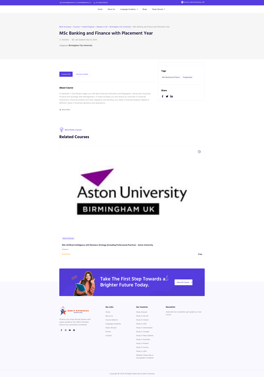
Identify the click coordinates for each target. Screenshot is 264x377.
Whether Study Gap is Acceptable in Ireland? (145, 356)
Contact (108, 335)
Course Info (66, 74)
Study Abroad (157, 9)
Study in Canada (142, 332)
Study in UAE (141, 324)
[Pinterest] (74, 330)
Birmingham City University (80, 45)
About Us (111, 9)
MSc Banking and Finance (171, 77)
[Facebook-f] (61, 330)
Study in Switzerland (144, 328)
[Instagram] (66, 330)
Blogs (145, 9)
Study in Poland (142, 343)
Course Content (82, 74)
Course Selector (111, 320)
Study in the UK (142, 316)
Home (100, 9)
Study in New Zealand (144, 335)
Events (108, 332)
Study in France (142, 347)
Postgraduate (187, 77)
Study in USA (141, 351)
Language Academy (128, 9)
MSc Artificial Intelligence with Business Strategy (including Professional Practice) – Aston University (107, 245)
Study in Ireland (142, 320)
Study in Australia (143, 339)
